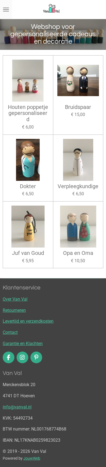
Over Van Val (15, 299)
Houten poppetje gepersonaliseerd (28, 113)
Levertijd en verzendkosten (28, 321)
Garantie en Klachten (23, 343)
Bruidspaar (78, 107)
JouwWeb (31, 458)
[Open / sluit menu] (6, 9)
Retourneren (14, 310)
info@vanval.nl (17, 407)
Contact (10, 332)
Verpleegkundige (78, 187)
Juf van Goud (28, 253)
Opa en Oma (78, 253)
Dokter (28, 187)
